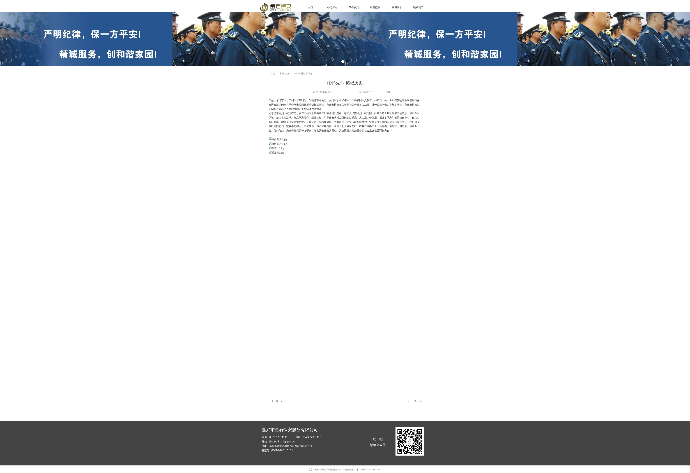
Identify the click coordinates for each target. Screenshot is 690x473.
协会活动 (284, 73)
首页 (272, 73)
